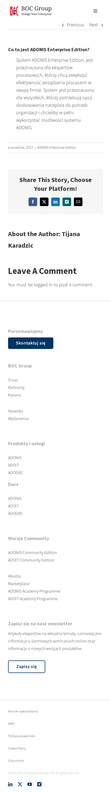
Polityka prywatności (21, 736)
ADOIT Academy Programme (33, 599)
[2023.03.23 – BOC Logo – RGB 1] (31, 5)
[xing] (39, 784)
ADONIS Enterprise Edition (56, 147)
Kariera (14, 395)
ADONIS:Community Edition (32, 553)
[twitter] (20, 784)
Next (93, 24)
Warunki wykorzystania (23, 711)
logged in (43, 284)
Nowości (15, 411)
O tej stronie (16, 760)
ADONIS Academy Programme (34, 591)
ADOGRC (15, 473)
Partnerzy (16, 388)
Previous (75, 24)
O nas (13, 380)
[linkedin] (10, 784)
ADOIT (13, 465)
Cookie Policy (17, 748)
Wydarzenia (18, 419)
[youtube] (29, 784)
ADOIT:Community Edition (31, 560)
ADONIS (15, 458)
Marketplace (19, 584)
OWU (11, 724)
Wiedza (14, 576)
